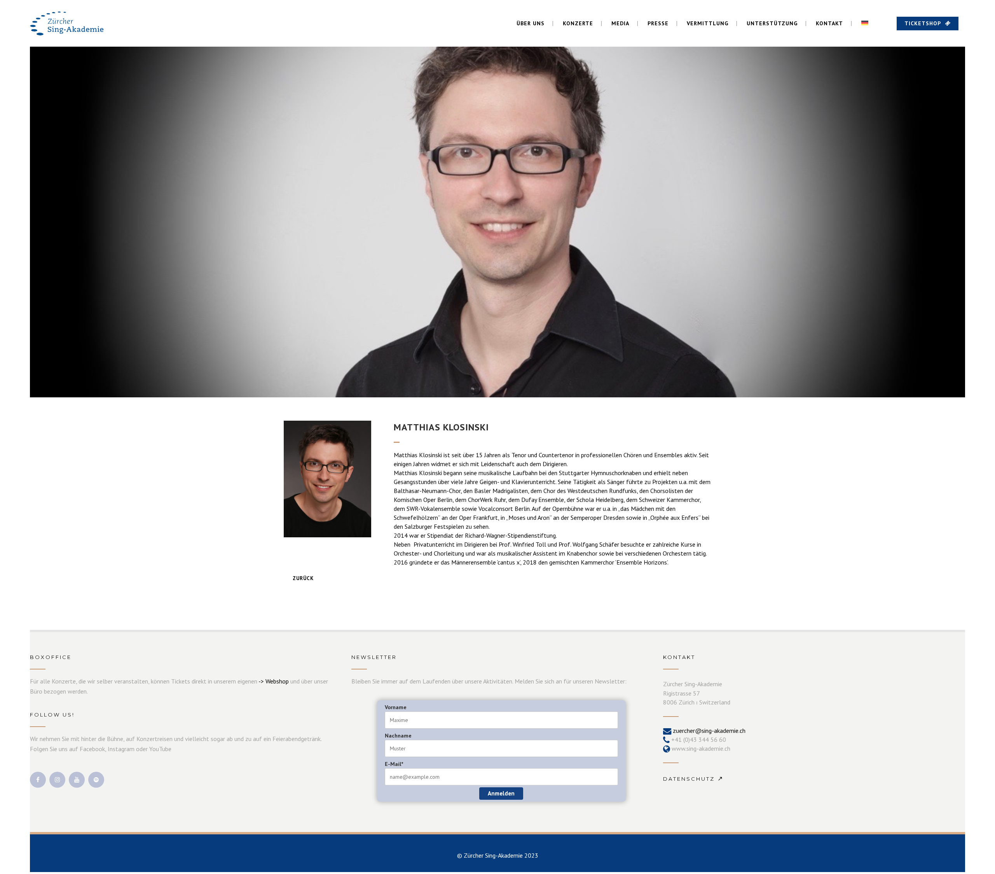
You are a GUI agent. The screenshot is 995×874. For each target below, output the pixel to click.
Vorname (396, 707)
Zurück (303, 578)
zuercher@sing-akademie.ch (709, 730)
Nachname (398, 735)
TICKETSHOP (922, 23)
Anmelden (501, 793)
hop (284, 681)
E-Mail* (394, 763)
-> (261, 681)
